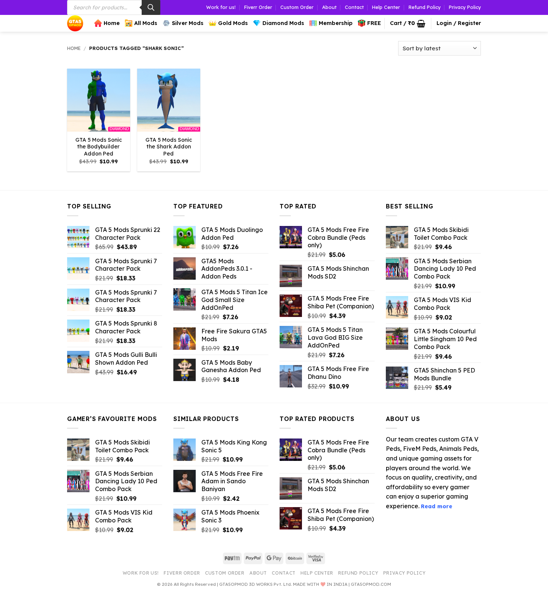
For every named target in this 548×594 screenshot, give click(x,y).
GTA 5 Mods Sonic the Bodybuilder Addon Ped (98, 146)
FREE (374, 23)
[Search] (151, 7)
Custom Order (297, 7)
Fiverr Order (258, 7)
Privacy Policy (465, 7)
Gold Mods (233, 23)
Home (112, 23)
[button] (407, 23)
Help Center (386, 7)
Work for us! (221, 7)
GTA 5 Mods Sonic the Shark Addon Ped (168, 146)
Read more (436, 506)
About (329, 7)
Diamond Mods (283, 23)
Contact (354, 7)
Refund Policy (425, 7)
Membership (336, 23)
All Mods (145, 23)
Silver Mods (188, 23)
